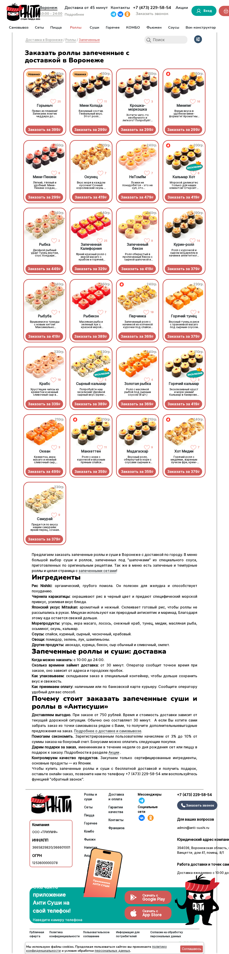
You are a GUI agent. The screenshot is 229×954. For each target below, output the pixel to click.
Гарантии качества (115, 809)
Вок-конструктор (201, 27)
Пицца (56, 27)
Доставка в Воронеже (44, 40)
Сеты (39, 27)
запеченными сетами (97, 570)
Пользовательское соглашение (96, 934)
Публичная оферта (37, 934)
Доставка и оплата (116, 796)
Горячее (113, 27)
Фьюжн (89, 839)
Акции (182, 7)
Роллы (75, 27)
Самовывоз (18, 27)
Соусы (173, 27)
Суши (94, 27)
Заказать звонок (152, 13)
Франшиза (116, 828)
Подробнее (74, 14)
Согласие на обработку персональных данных (166, 934)
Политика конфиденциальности (64, 934)
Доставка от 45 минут (86, 7)
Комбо (89, 831)
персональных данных (112, 950)
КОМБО (133, 27)
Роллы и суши (90, 796)
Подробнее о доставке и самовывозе (107, 731)
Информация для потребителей (128, 934)
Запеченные (89, 40)
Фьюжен (154, 27)
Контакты (120, 7)
